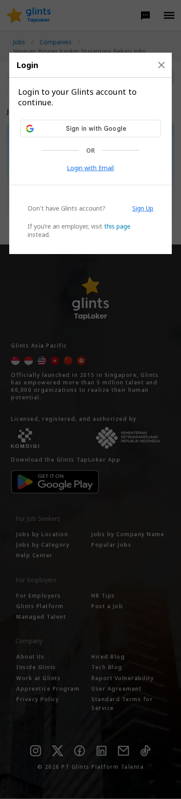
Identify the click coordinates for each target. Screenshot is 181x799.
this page (117, 226)
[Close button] (161, 65)
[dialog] (90, 153)
